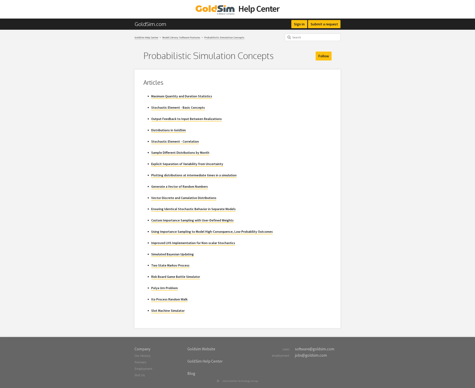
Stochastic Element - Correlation (175, 141)
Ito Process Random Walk (169, 299)
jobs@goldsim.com (311, 355)
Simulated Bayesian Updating (172, 254)
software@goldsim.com (314, 348)
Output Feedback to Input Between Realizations (186, 119)
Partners (140, 362)
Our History (142, 356)
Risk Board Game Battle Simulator (175, 276)
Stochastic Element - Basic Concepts (178, 107)
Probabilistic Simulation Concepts (224, 37)
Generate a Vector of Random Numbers (179, 186)
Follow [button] (323, 56)
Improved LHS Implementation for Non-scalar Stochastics (193, 243)
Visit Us (140, 375)
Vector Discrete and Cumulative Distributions (183, 198)
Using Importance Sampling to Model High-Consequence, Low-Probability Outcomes (212, 231)
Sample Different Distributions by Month (180, 152)
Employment (143, 368)
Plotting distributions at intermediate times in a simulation (194, 175)
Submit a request (324, 24)
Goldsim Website (201, 348)
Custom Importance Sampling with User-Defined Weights (192, 220)
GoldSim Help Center (146, 37)
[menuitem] (152, 24)
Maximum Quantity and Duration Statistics (181, 96)
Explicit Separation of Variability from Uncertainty (187, 164)
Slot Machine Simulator (168, 310)
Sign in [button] (299, 24)
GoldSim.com (150, 24)
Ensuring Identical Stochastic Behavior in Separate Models (193, 209)
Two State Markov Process (170, 265)
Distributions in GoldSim (168, 130)
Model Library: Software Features (181, 37)
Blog (191, 373)
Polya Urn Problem (164, 288)
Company (142, 348)
